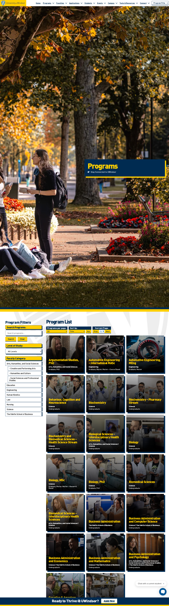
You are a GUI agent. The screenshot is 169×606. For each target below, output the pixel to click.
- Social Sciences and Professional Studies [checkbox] (24, 379)
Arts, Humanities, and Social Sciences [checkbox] (23, 363)
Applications (74, 3)
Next (108, 331)
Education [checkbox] (11, 385)
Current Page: (101, 328)
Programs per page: (56, 328)
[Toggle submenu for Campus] (116, 3)
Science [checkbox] (10, 409)
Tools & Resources (127, 3)
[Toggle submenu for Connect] (149, 3)
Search (11, 339)
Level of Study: (15, 345)
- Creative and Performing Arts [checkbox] (22, 368)
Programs (47, 3)
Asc (88, 331)
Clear (22, 339)
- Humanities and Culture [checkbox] (19, 373)
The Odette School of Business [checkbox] (20, 414)
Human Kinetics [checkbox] (13, 394)
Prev (96, 331)
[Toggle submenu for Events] (105, 3)
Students (88, 3)
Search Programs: (16, 327)
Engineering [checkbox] (12, 390)
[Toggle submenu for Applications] (81, 3)
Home (38, 3)
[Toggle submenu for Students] (94, 3)
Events (100, 3)
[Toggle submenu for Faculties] (66, 3)
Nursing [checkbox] (10, 404)
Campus (111, 3)
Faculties (60, 3)
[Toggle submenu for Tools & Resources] (137, 3)
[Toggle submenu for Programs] (53, 3)
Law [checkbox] (8, 399)
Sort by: (73, 328)
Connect (143, 3)
